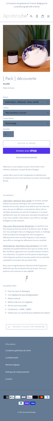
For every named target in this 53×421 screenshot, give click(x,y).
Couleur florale (8, 118)
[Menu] (48, 16)
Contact (8, 379)
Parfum (5, 97)
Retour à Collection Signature (28, 326)
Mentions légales (12, 364)
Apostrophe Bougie (29, 412)
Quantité (6, 129)
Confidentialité (11, 357)
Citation (6, 108)
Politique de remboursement (17, 372)
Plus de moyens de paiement (26, 157)
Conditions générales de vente (18, 350)
